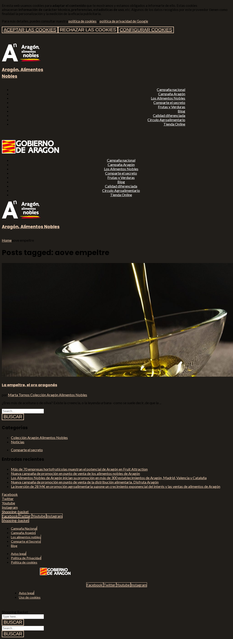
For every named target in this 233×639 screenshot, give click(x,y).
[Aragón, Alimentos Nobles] (21, 60)
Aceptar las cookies (30, 29)
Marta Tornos (19, 395)
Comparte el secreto (27, 450)
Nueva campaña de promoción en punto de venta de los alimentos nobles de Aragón (75, 473)
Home (7, 240)
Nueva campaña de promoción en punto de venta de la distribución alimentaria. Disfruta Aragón (85, 482)
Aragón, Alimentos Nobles (31, 227)
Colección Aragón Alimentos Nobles (58, 395)
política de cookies (82, 21)
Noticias (17, 442)
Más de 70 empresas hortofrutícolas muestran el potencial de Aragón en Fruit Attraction (79, 469)
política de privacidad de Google (124, 21)
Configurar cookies (146, 29)
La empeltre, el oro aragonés (29, 385)
